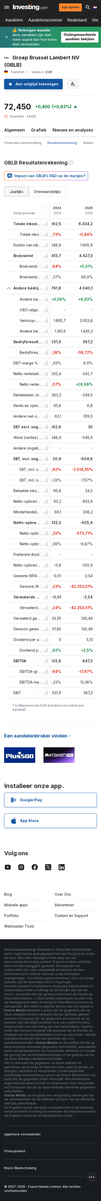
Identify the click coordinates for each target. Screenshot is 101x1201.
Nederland (77, 20)
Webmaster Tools (19, 926)
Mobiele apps (16, 905)
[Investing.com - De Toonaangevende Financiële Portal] (30, 7)
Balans (88, 143)
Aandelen (14, 20)
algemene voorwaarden (22, 1134)
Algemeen (14, 130)
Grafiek (38, 130)
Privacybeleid (14, 1151)
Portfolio (11, 915)
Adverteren (64, 905)
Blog (8, 894)
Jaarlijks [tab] (16, 191)
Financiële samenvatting (22, 143)
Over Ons (63, 894)
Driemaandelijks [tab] (47, 191)
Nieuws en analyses (73, 130)
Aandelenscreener (45, 20)
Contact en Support (71, 915)
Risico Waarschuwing (20, 1168)
